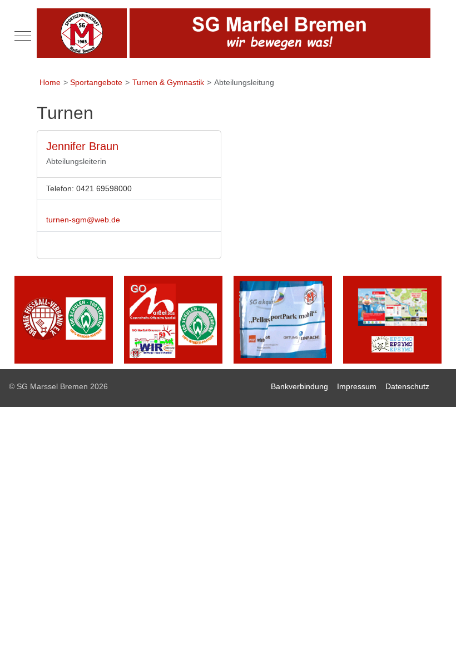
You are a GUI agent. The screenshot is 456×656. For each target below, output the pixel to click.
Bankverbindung (299, 386)
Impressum (356, 386)
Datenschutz (407, 386)
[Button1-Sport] (63, 319)
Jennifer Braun (82, 146)
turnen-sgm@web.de (83, 219)
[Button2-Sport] (173, 319)
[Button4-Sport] (392, 319)
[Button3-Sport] (282, 319)
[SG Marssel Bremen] (233, 33)
